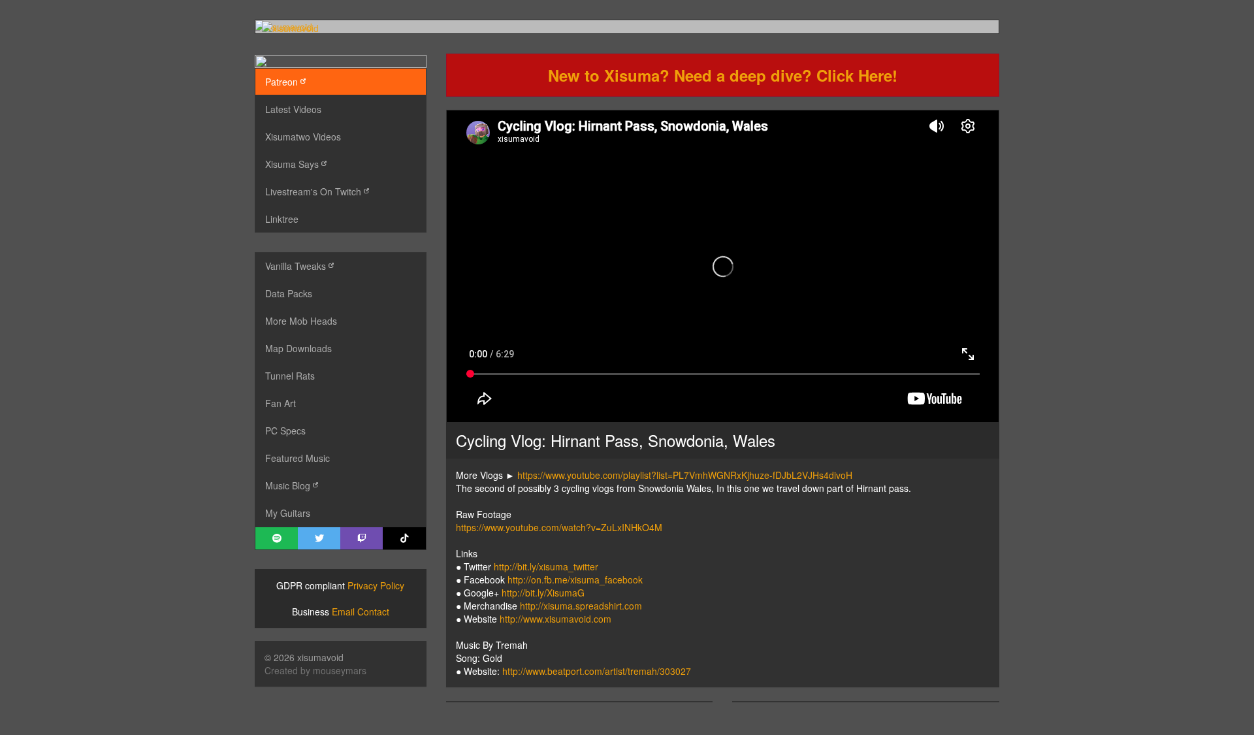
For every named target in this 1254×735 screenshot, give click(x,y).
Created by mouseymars (315, 670)
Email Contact (360, 611)
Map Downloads (298, 348)
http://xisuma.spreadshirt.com (581, 605)
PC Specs (285, 430)
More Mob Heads (301, 320)
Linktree (281, 218)
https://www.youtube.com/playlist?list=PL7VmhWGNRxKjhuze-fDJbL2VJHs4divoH (684, 475)
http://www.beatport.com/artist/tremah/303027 (596, 671)
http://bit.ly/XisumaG (543, 592)
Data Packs (288, 293)
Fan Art (280, 403)
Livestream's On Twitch (314, 191)
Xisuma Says (293, 164)
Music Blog (289, 485)
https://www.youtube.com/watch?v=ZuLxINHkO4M (559, 527)
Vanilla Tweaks (297, 265)
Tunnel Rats (290, 375)
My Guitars (287, 512)
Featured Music (297, 458)
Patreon (282, 81)
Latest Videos (293, 109)
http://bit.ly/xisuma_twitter (546, 566)
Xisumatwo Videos (303, 136)
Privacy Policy (375, 585)
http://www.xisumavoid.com (555, 618)
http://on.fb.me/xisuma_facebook (575, 579)
